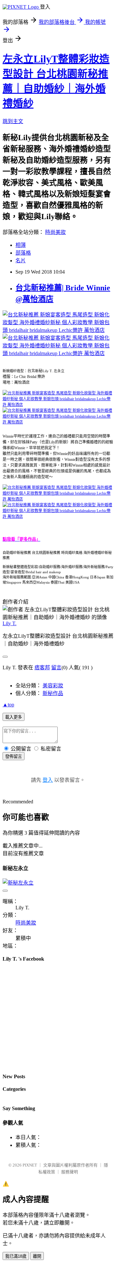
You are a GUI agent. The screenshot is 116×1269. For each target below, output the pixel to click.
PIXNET (30, 1165)
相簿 (20, 245)
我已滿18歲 (15, 1256)
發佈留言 (13, 756)
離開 (37, 1256)
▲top (8, 704)
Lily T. (9, 623)
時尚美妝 (55, 232)
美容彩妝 (53, 685)
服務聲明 (69, 1171)
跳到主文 (13, 121)
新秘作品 (53, 693)
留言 (56, 667)
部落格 (23, 253)
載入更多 (13, 717)
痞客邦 (42, 667)
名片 (20, 260)
